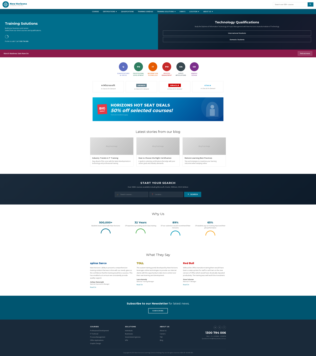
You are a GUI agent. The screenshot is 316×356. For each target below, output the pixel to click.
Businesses (129, 334)
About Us (163, 331)
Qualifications (127, 12)
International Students (237, 33)
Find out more (305, 53)
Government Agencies (132, 337)
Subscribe (158, 311)
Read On (93, 287)
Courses (95, 12)
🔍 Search (193, 194)
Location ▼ (194, 12)
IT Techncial (94, 334)
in (215, 327)
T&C (161, 337)
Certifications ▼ (110, 12)
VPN (126, 340)
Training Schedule (145, 12)
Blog (161, 340)
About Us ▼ (208, 12)
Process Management (97, 337)
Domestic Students (237, 39)
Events (182, 12)
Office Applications (96, 340)
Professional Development (99, 331)
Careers (162, 334)
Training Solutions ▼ (166, 12)
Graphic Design (95, 343)
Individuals (129, 331)
